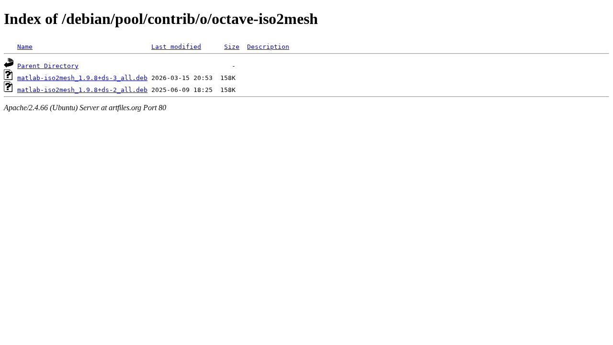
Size (231, 46)
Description (268, 46)
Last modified (176, 46)
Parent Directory (48, 65)
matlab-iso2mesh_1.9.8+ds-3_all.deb (82, 77)
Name (25, 46)
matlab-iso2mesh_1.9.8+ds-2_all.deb (82, 89)
